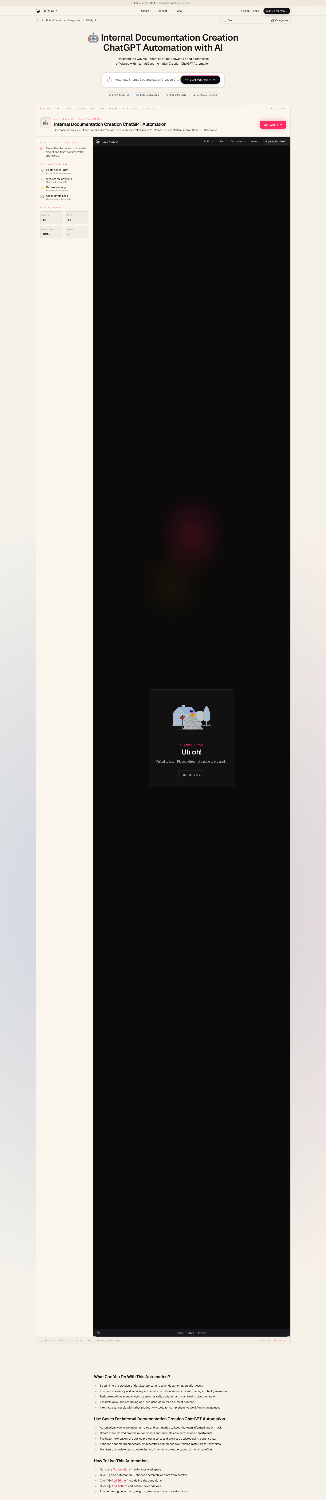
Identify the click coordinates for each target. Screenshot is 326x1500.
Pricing (245, 11)
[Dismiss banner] (320, 3)
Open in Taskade (272, 1340)
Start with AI (270, 124)
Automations (122, 1469)
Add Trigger (119, 1480)
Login (256, 11)
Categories (73, 20)
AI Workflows (53, 20)
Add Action (119, 1486)
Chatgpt (91, 20)
